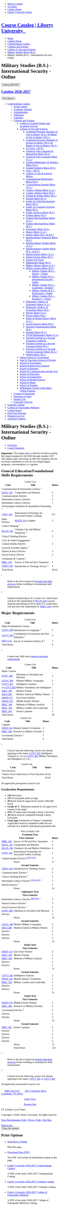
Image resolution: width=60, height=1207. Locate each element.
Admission (19, 115)
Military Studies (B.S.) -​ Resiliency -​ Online (43, 297)
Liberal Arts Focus (35, 260)
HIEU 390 (7, 691)
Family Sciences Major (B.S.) (40, 212)
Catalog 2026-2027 (15, 91)
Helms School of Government (34, 357)
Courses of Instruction (24, 393)
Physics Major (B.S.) (36, 315)
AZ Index (12, 6)
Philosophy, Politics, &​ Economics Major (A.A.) (38, 303)
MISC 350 (7, 708)
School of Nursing (29, 385)
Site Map (47, 1120)
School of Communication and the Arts (39, 371)
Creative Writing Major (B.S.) (40, 193)
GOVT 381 (7, 684)
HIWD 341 (7, 728)
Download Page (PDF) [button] (18, 1152)
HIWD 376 (7, 701)
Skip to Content (15, 3)
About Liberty (20, 106)
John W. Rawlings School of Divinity (38, 360)
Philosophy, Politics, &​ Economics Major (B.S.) (38, 308)
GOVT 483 (10, 687)
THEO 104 (7, 566)
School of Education (30, 374)
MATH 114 (20, 520)
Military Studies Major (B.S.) (21, 52)
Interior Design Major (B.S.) (39, 257)
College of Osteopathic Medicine (23, 407)
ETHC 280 (7, 676)
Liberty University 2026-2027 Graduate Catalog (30, 1181)
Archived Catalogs (16, 418)
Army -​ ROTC (33, 170)
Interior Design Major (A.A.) (40, 254)
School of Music (28, 382)
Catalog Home (14, 9)
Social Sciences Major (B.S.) (40, 324)
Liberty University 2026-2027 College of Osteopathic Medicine (27, 1193)
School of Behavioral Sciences (34, 365)
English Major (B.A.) (36, 198)
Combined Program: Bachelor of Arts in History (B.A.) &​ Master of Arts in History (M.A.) (42, 134)
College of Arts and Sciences (21, 49)
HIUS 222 (7, 641)
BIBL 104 (7, 562)
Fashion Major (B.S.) (36, 215)
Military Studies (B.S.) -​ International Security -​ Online (43, 279)
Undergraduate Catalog (18, 44)
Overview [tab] (12, 445)
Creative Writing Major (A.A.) (40, 190)
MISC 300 (7, 704)
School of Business (29, 368)
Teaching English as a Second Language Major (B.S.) (40, 345)
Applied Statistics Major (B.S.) (41, 168)
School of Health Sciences (32, 379)
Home (10, 38)
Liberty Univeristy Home (19, 12)
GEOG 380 (7, 680)
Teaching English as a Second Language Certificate (40, 339)
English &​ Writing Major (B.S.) (41, 195)
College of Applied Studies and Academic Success (35, 124)
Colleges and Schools (17, 46)
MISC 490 (7, 731)
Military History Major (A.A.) (40, 265)
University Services (23, 402)
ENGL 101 (7, 492)
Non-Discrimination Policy (14, 1120)
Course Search (14, 410)
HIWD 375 (7, 697)
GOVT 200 (7, 635)
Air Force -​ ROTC (35, 148)
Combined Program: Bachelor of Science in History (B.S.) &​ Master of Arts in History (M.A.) (42, 143)
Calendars (18, 117)
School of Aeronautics (30, 363)
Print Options (8, 98)
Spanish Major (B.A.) (36, 332)
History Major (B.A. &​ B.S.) (40, 234)
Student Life (20, 399)
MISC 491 (7, 711)
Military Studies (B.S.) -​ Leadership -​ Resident (43, 286)
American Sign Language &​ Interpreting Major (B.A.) (39, 152)
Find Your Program (16, 413)
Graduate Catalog (15, 404)
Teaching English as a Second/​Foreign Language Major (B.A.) (41, 350)
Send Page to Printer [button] (17, 1141)
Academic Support (23, 109)
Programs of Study (23, 396)
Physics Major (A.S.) (36, 313)
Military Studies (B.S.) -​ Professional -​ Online (43, 292)
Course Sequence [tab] (15, 448)
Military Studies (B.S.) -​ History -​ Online (43, 272)
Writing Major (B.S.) (36, 354)
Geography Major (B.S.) (38, 229)
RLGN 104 (7, 531)
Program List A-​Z (16, 416)
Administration (21, 112)
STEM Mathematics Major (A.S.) (42, 335)
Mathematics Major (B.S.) (38, 262)
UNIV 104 (7, 514)
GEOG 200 (7, 630)
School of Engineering (31, 377)
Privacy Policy (35, 1120)
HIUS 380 (7, 694)
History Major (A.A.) (36, 232)
